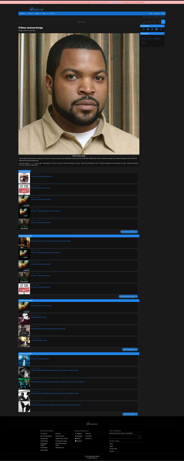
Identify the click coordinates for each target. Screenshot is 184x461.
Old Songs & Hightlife (44, 444)
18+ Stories (44, 433)
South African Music (46, 436)
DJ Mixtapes (44, 447)
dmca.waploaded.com (115, 2)
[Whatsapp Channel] (143, 29)
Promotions (88, 436)
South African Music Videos (60, 444)
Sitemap (112, 451)
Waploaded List (59, 447)
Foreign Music (44, 438)
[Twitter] (148, 29)
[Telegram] (161, 29)
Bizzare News (44, 450)
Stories (143, 38)
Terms (111, 444)
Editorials (58, 433)
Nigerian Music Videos (61, 438)
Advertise (88, 433)
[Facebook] (156, 29)
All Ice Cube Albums (129, 349)
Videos (143, 42)
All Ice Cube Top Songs (128, 231)
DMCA (163, 13)
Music (149, 38)
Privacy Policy (113, 448)
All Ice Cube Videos (129, 414)
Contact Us (88, 438)
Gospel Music (44, 441)
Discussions (157, 38)
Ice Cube (32, 163)
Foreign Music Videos (61, 441)
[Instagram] (152, 29)
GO (163, 22)
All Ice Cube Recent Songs (127, 296)
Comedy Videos (59, 436)
